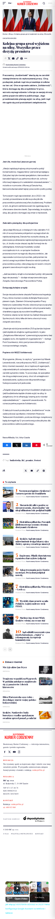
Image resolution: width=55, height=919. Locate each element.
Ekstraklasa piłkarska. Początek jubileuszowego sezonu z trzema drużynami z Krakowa (32, 525)
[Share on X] (9, 58)
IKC (23, 460)
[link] (9, 885)
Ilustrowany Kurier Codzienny (16, 64)
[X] (9, 751)
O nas (6, 834)
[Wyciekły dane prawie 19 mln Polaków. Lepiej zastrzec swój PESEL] (8, 602)
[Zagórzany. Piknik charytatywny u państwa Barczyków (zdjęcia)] (8, 557)
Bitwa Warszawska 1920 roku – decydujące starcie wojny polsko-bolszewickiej (20, 700)
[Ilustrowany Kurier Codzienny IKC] (27, 3)
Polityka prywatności (22, 834)
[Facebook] (4, 751)
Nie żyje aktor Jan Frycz (15, 667)
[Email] (13, 58)
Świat (43, 683)
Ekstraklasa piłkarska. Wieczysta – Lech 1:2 (33, 588)
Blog (11, 34)
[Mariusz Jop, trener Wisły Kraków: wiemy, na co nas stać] (8, 619)
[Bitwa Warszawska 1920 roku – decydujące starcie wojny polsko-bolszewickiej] (45, 700)
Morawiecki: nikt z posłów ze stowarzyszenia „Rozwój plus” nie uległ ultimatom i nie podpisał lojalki (33, 508)
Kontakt (39, 834)
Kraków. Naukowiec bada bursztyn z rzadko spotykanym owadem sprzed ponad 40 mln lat (19, 715)
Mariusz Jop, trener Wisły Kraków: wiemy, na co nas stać (30, 619)
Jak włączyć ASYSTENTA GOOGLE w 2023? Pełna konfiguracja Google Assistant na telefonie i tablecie (17, 885)
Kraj (43, 671)
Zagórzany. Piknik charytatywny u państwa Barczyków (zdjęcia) (33, 557)
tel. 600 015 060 (9, 807)
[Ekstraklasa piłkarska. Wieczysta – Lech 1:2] (8, 588)
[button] (5, 3)
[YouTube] (14, 751)
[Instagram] (19, 751)
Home (5, 34)
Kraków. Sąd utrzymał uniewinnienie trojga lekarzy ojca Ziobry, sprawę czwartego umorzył (32, 541)
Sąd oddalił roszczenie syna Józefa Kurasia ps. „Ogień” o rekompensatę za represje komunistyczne (32, 636)
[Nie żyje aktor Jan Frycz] (45, 670)
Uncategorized (9, 38)
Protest (37, 460)
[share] (25, 885)
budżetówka (15, 460)
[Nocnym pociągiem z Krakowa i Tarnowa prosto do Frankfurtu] (8, 492)
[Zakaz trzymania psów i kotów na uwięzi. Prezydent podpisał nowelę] (8, 571)
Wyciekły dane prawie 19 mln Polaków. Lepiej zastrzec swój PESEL (31, 604)
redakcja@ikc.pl (38, 770)
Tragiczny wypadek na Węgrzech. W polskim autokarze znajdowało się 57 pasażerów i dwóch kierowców (20, 683)
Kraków (44, 717)
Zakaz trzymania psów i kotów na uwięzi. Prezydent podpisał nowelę (32, 572)
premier (29, 460)
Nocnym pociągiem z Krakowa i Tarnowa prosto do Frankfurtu (32, 492)
